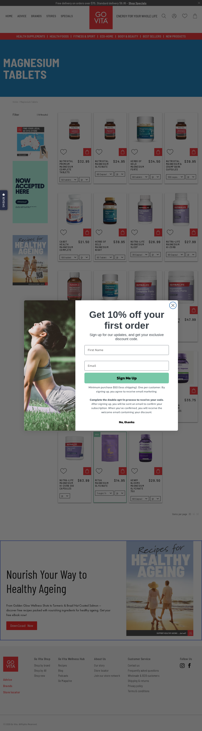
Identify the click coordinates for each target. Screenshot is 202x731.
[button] (3, 200)
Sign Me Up (127, 378)
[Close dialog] (172, 305)
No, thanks (127, 422)
